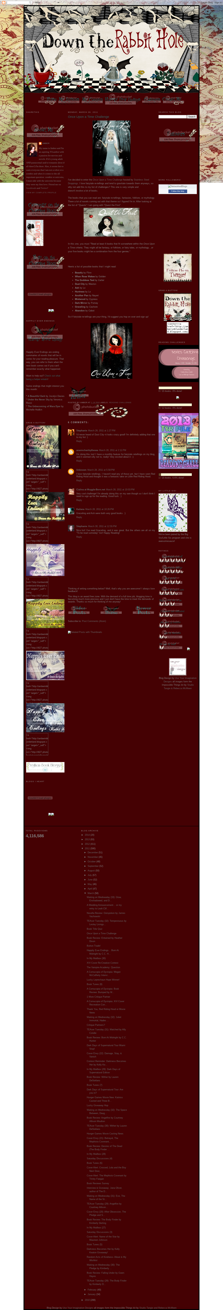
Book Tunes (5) (94, 1244)
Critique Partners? (96, 1025)
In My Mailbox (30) (96, 958)
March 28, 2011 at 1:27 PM (101, 430)
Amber (45, 143)
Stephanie (81, 430)
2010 (87, 1300)
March (91, 893)
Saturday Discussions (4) (99, 1158)
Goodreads (31, 188)
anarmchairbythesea (87, 450)
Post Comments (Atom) (94, 621)
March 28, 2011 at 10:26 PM (99, 509)
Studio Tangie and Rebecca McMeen (157, 1308)
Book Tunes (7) (94, 1085)
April (90, 888)
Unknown (81, 470)
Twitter (44, 188)
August (91, 870)
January (92, 1294)
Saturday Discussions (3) (99, 1232)
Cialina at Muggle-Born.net (90, 489)
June (90, 879)
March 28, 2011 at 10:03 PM (120, 489)
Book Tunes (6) (94, 1163)
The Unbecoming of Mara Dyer (44, 406)
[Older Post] (79, 615)
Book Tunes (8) (94, 984)
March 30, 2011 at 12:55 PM (102, 526)
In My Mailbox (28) (96, 1154)
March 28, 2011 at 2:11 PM (112, 450)
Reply (79, 441)
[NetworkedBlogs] (177, 186)
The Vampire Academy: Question (103, 967)
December (93, 852)
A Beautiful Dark (36, 396)
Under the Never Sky (39, 399)
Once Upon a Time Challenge (107, 179)
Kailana (80, 509)
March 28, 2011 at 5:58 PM (101, 470)
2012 (87, 844)
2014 (87, 835)
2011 (87, 848)
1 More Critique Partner (98, 996)
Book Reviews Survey (98, 1183)
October (92, 861)
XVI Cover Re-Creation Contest (102, 963)
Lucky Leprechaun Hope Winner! (103, 979)
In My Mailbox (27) (96, 1227)
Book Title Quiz (94, 929)
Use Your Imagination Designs (78, 1308)
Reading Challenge (120, 402)
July (90, 875)
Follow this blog (177, 191)
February (92, 1289)
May (90, 884)
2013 (87, 839)
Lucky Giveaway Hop (97, 1105)
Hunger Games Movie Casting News (105, 1133)
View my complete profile (41, 193)
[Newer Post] (143, 615)
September (93, 866)
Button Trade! (94, 945)
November (93, 857)
